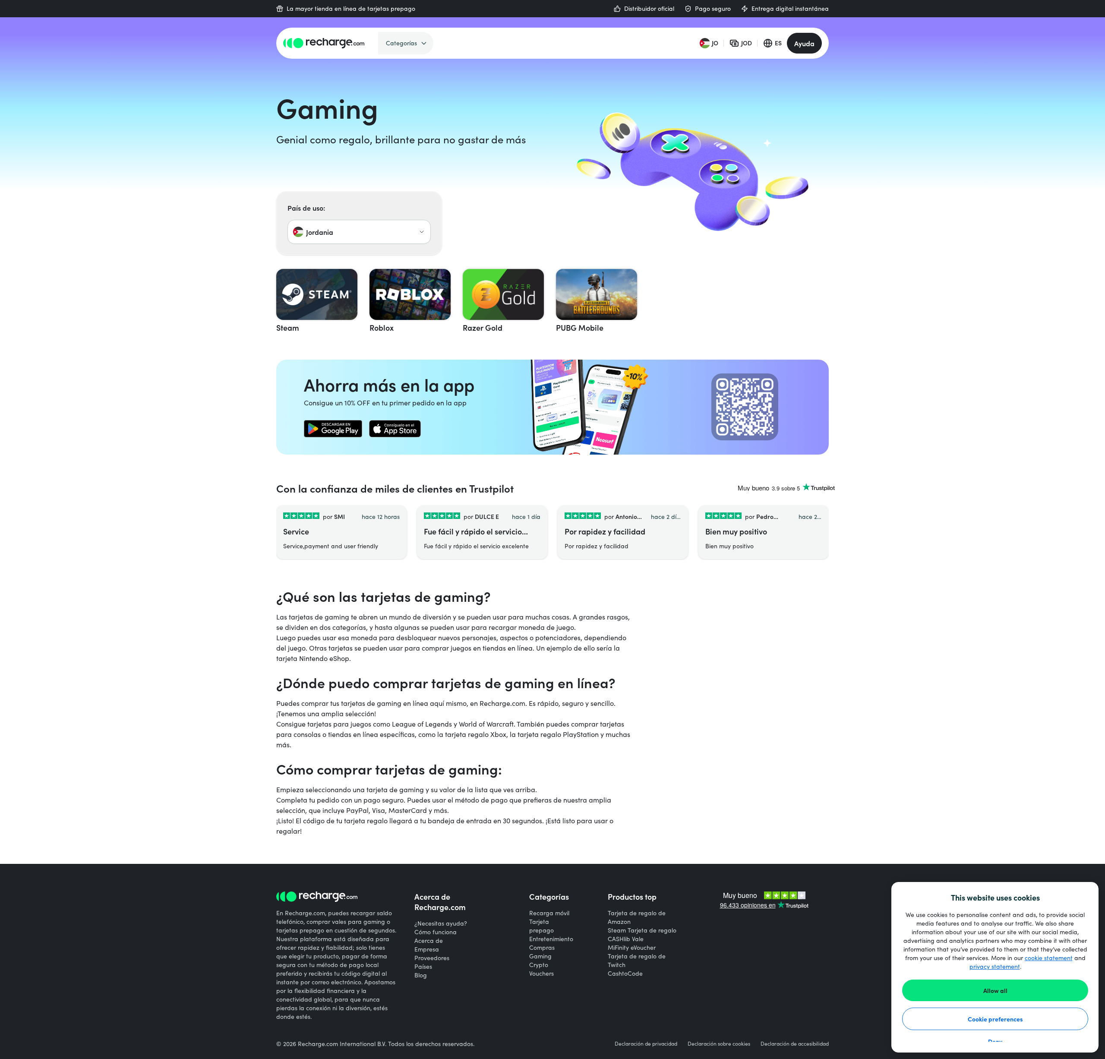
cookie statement (1049, 958)
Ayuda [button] (804, 43)
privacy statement (994, 966)
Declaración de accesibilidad (795, 1043)
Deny (995, 1041)
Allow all (995, 990)
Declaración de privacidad (646, 1043)
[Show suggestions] (422, 232)
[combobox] (359, 232)
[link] (333, 428)
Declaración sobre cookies (719, 1043)
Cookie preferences (995, 1019)
